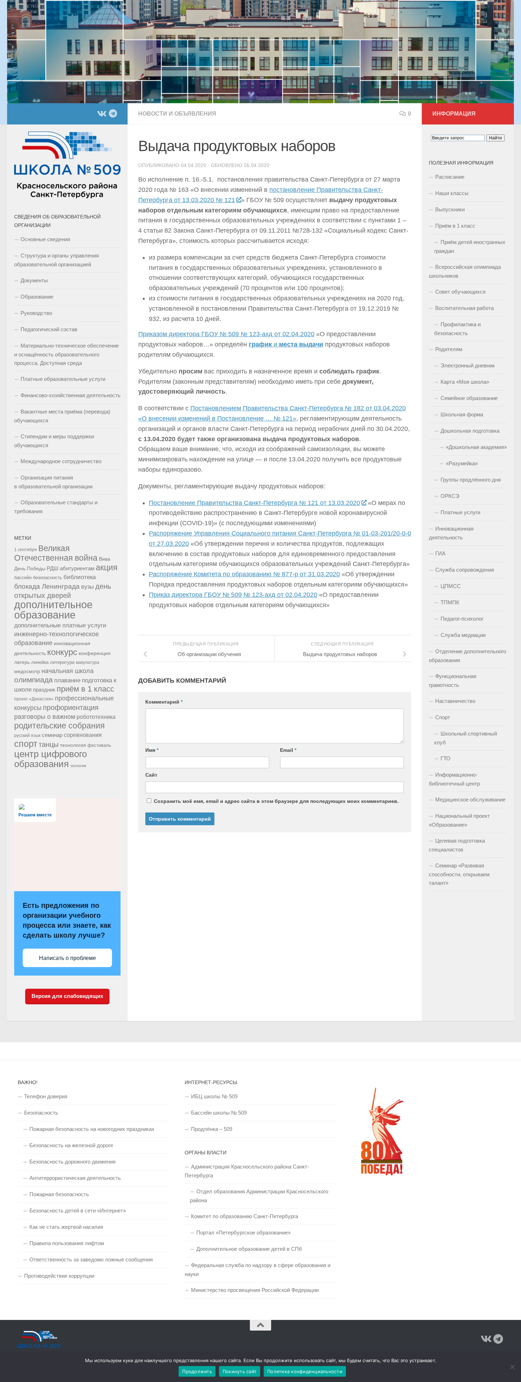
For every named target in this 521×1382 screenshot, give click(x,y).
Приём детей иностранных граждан (469, 246)
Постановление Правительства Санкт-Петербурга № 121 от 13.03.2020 (254, 502)
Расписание (449, 177)
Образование (37, 297)
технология (73, 745)
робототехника (96, 717)
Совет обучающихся (460, 292)
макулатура (87, 662)
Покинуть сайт (240, 1371)
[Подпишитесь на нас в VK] (101, 113)
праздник (44, 690)
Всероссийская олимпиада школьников (465, 271)
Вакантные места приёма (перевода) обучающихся (62, 416)
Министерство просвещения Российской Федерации (255, 1290)
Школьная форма (462, 414)
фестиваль (99, 745)
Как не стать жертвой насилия (66, 1227)
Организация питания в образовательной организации (53, 481)
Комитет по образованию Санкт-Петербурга (244, 1216)
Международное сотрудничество (61, 461)
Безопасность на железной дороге (71, 1145)
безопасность (47, 577)
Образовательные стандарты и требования (55, 506)
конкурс (62, 652)
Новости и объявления (177, 114)
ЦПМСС (451, 586)
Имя (151, 750)
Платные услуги (460, 512)
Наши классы (452, 193)
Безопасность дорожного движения (72, 1162)
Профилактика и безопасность (457, 328)
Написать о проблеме (67, 958)
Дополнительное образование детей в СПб (249, 1249)
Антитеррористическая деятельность (75, 1178)
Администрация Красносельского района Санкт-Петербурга (247, 1171)
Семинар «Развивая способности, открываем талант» (459, 874)
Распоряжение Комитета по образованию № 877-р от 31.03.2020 (244, 574)
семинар (52, 735)
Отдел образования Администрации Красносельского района (259, 1195)
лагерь (22, 662)
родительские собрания (59, 725)
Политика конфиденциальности (304, 1371)
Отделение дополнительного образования (467, 655)
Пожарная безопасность (59, 1194)
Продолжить (197, 1371)
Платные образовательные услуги (63, 379)
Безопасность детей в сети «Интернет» (77, 1211)
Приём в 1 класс (455, 226)
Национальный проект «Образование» (459, 820)
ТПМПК (450, 602)
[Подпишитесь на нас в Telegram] (112, 113)
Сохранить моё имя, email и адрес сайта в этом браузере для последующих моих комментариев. (276, 801)
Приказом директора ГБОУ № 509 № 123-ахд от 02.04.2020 (226, 334)
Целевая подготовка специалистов (457, 845)
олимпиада (33, 680)
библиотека (79, 577)
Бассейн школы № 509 (219, 1113)
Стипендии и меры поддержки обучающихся (54, 440)
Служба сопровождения (464, 570)
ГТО (445, 758)
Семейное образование (469, 398)
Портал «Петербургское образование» (243, 1233)
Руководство (36, 313)
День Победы (29, 568)
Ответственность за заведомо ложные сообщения (91, 1259)
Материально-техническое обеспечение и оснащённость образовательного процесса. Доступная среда (66, 354)
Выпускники (450, 209)
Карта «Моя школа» (465, 382)
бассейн (23, 577)
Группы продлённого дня (471, 480)
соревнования (83, 735)
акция (106, 567)
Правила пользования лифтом (66, 1243)
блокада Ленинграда (47, 586)
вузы (87, 587)
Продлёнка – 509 (211, 1129)
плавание (67, 680)
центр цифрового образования (50, 759)
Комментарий (164, 702)
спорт (25, 744)
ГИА (440, 553)
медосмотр (27, 671)
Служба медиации (463, 635)
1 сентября (25, 549)
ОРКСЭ (450, 496)
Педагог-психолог (462, 619)
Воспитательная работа (464, 308)
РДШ (52, 568)
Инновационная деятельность (451, 533)
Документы (34, 280)
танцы (48, 744)
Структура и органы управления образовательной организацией (56, 259)
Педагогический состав (49, 329)
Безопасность (41, 1113)
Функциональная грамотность (452, 680)
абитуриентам (77, 568)
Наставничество (455, 701)
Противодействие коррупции (59, 1276)
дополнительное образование (53, 610)
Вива (104, 559)
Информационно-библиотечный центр (454, 779)
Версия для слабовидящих (67, 996)
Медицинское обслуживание (470, 800)
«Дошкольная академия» (476, 447)
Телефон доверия (45, 1096)
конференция (95, 653)
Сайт (151, 775)
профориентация (71, 707)
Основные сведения (45, 239)
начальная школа (67, 671)
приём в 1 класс (85, 688)
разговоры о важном (44, 716)
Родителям (448, 349)
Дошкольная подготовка (470, 431)
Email (288, 750)
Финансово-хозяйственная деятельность (71, 395)
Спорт (442, 717)
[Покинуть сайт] (512, 1366)
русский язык (27, 735)
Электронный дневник (468, 365)
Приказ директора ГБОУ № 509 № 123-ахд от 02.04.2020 (233, 594)
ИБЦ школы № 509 (214, 1096)
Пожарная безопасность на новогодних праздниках (92, 1129)
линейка (40, 662)
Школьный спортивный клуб (465, 738)
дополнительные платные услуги (60, 625)
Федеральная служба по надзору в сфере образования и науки (257, 1269)
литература (62, 662)
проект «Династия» (34, 698)
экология (78, 766)
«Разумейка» (462, 463)
